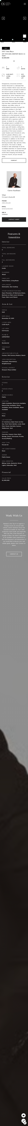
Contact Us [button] (14, 554)
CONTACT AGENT (14, 219)
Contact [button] (14, 160)
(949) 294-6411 (6, 203)
